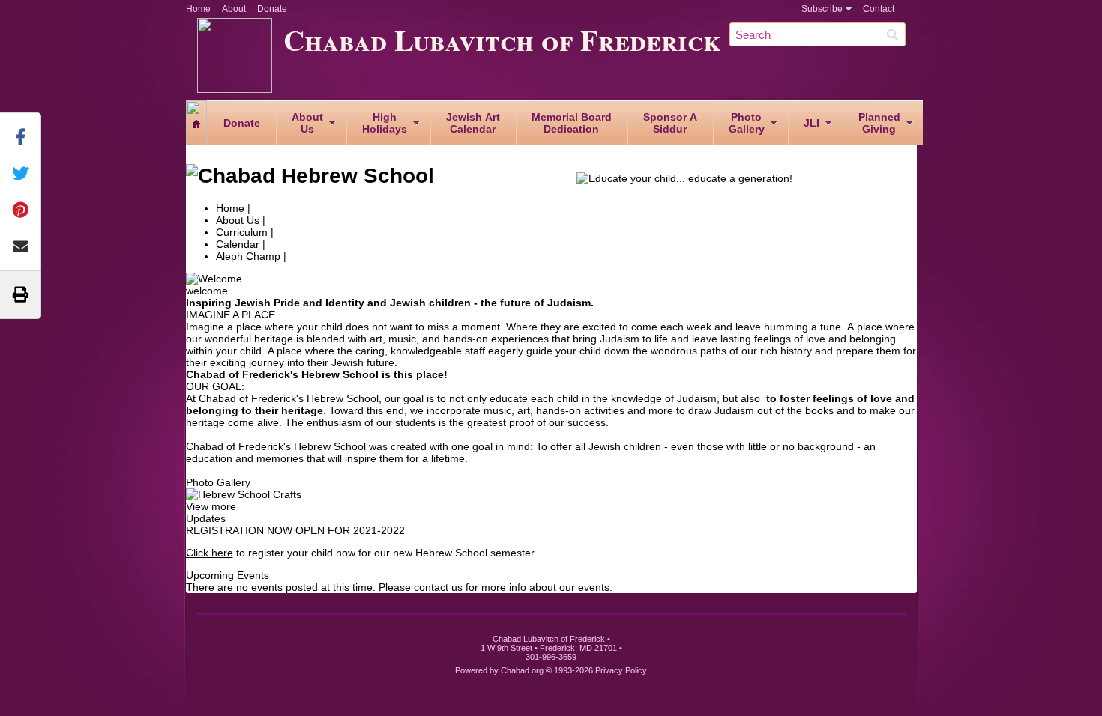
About (234, 9)
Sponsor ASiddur (670, 123)
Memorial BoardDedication (572, 123)
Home (198, 9)
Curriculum (242, 232)
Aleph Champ (248, 256)
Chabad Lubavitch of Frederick (502, 39)
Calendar (237, 244)
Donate (272, 9)
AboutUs (307, 123)
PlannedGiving (879, 123)
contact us (438, 587)
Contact (878, 9)
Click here (209, 553)
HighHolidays (384, 123)
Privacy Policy (621, 670)
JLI (811, 123)
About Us (237, 220)
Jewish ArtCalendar (473, 123)
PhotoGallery (747, 123)
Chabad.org (522, 670)
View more (211, 506)
